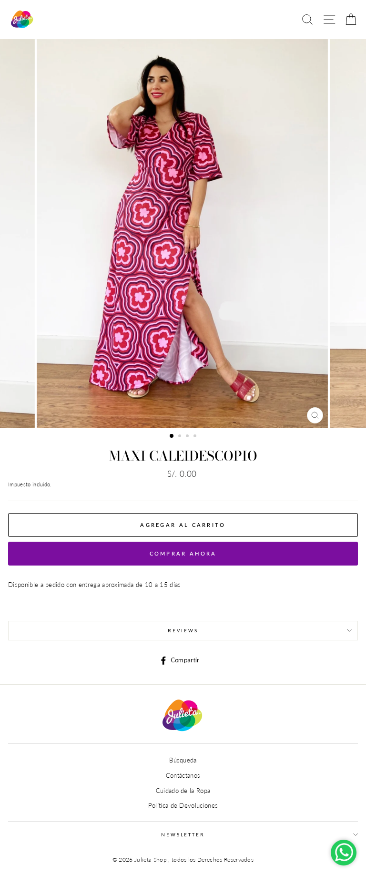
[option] (183, 233)
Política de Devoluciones (183, 805)
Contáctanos (183, 775)
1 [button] (172, 436)
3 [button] (188, 436)
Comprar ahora (183, 553)
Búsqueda (183, 760)
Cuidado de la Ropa (183, 790)
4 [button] (195, 436)
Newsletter (183, 834)
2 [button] (180, 436)
